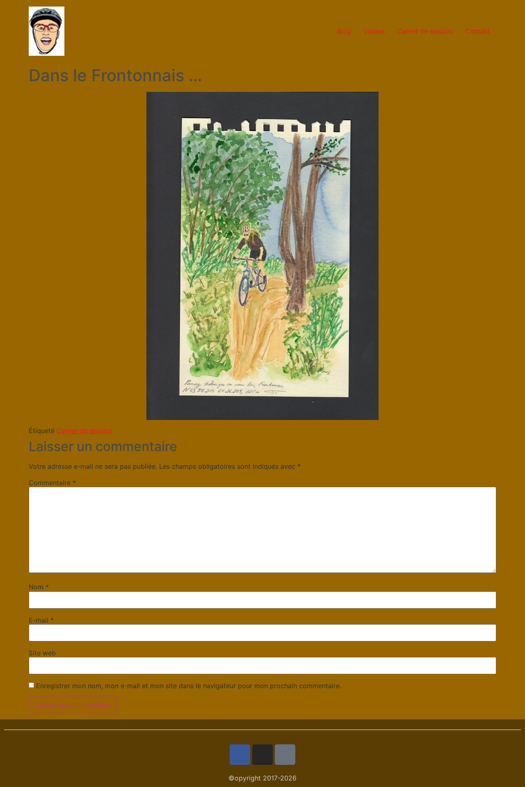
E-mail (41, 620)
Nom (39, 587)
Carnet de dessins (425, 31)
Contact (477, 31)
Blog (344, 31)
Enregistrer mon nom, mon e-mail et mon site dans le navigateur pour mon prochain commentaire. (188, 685)
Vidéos (374, 31)
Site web (42, 653)
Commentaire (52, 482)
